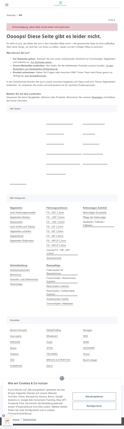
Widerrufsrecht (95, 160)
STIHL (49, 348)
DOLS (49, 366)
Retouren (55, 140)
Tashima (14, 354)
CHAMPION (16, 366)
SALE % (18, 180)
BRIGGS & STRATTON (58, 360)
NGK (85, 336)
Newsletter (97, 97)
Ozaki (49, 342)
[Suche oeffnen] (15, 3)
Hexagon (87, 330)
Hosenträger (16, 284)
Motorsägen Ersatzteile (95, 212)
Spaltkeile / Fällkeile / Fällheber (93, 224)
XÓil (12, 360)
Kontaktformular (60, 120)
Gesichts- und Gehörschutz (24, 279)
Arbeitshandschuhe (20, 270)
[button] (115, 3)
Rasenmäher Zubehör (57, 286)
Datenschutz (29, 419)
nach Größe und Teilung (22, 226)
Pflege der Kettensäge (94, 217)
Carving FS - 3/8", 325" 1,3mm (58, 252)
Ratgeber (55, 130)
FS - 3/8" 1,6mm (54, 236)
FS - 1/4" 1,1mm (54, 226)
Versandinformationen (63, 160)
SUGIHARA (89, 348)
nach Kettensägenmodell (22, 212)
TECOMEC (52, 354)
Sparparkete (16, 222)
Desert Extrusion (18, 330)
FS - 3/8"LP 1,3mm (56, 245)
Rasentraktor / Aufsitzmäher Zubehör (60, 292)
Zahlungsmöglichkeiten (64, 150)
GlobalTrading (53, 330)
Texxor (86, 354)
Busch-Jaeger (90, 360)
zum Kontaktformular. (35, 75)
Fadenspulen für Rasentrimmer (54, 272)
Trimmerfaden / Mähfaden (59, 303)
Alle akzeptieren (94, 396)
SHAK (86, 342)
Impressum (14, 419)
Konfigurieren (94, 405)
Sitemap (91, 140)
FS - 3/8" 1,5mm (54, 231)
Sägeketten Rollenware (22, 240)
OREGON (15, 342)
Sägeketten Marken (20, 217)
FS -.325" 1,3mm (55, 212)
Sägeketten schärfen (20, 231)
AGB (89, 130)
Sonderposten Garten (57, 299)
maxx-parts (15, 336)
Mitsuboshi (51, 336)
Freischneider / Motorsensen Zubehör (61, 280)
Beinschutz (15, 274)
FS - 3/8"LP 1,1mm (56, 240)
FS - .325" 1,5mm (55, 217)
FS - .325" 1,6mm (55, 222)
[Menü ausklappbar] (6, 4)
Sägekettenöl (16, 236)
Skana (13, 348)
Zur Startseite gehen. (41, 62)
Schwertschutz (53, 258)
